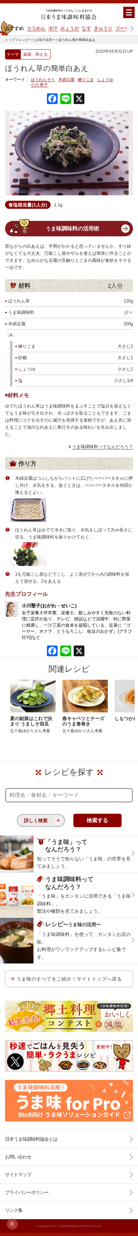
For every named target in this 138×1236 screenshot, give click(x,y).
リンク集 (13, 1210)
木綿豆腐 (66, 80)
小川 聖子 (39, 85)
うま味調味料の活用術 (72, 228)
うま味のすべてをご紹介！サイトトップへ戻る (69, 979)
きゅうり (103, 28)
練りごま (86, 80)
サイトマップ (18, 1174)
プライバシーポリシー (27, 1192)
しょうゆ (105, 80)
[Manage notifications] (12, 1224)
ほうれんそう (43, 80)
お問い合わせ (18, 1156)
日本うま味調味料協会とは (31, 1139)
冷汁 (53, 28)
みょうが (69, 28)
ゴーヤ (122, 28)
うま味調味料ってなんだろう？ (102, 446)
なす (86, 28)
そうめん (36, 28)
